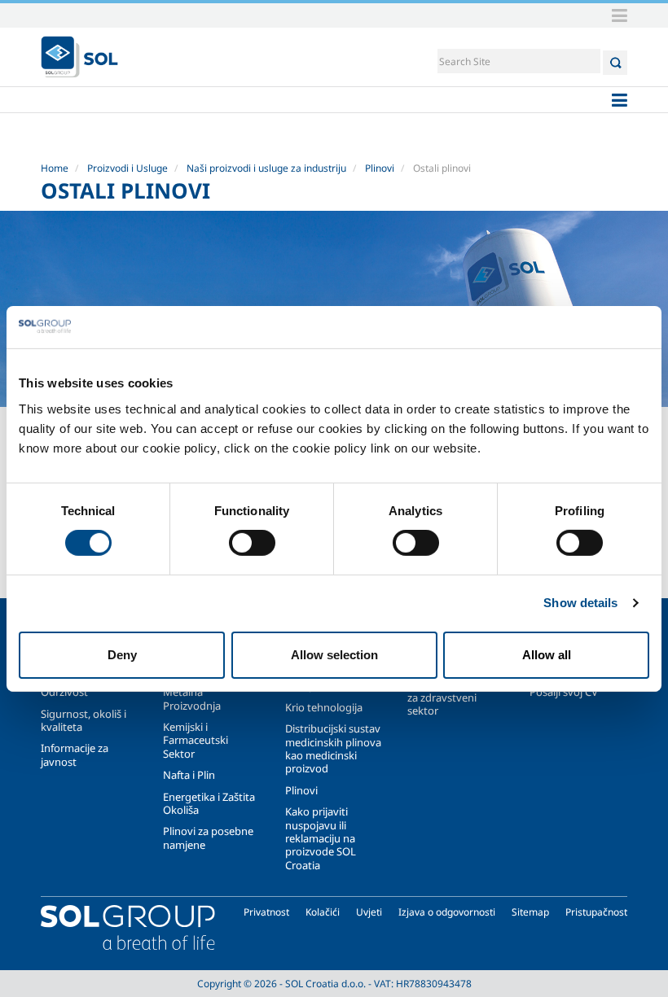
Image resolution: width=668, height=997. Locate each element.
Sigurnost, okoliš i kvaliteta (83, 720)
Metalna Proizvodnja (192, 698)
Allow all (546, 655)
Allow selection (334, 655)
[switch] (252, 543)
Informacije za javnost (74, 754)
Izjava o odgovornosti (446, 912)
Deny (122, 655)
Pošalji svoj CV (564, 691)
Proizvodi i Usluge (127, 168)
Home (54, 168)
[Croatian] (79, 57)
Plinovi (379, 168)
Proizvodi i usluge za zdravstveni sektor (450, 697)
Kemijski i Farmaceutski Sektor (195, 740)
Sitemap (530, 912)
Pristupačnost (596, 912)
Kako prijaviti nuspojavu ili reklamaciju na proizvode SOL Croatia (320, 838)
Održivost (64, 691)
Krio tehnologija (324, 707)
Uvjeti (369, 912)
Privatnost (266, 912)
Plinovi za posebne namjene (208, 837)
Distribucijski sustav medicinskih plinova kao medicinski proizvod (333, 748)
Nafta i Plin (189, 774)
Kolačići (322, 912)
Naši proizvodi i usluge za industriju (266, 168)
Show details (580, 603)
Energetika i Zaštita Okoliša (209, 803)
